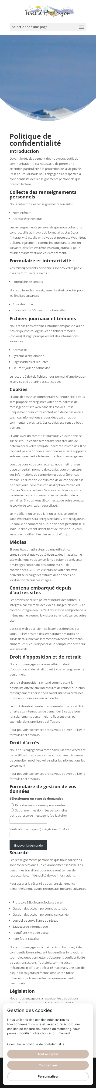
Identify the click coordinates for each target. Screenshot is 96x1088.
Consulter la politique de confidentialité (36, 1044)
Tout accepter (48, 1054)
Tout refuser (48, 1065)
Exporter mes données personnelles (40, 805)
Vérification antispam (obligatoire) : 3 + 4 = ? (39, 829)
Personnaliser (48, 1076)
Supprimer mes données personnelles (41, 810)
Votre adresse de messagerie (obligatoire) (38, 815)
